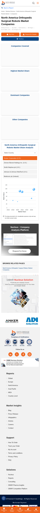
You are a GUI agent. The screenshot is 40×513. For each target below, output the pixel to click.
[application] (20, 197)
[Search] (34, 3)
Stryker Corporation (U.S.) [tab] (12, 158)
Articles (10, 421)
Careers (11, 424)
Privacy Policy (13, 456)
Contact (10, 428)
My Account (12, 449)
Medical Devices (10, 11)
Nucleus (11, 474)
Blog (9, 410)
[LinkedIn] (10, 354)
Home (3, 11)
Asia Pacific (12, 389)
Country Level (13, 396)
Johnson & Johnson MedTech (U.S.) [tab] (15, 172)
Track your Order (14, 446)
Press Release (13, 414)
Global (10, 378)
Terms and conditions (15, 453)
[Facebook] (23, 354)
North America (13, 385)
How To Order (13, 442)
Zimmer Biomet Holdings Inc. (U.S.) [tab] (15, 163)
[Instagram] (29, 354)
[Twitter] (17, 354)
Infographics (12, 417)
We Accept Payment (20, 502)
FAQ (9, 460)
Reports (11, 478)
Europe (10, 382)
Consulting (11, 481)
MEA (10, 392)
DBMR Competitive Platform (17, 489)
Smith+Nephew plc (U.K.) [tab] (12, 167)
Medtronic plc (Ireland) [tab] (11, 176)
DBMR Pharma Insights (16, 485)
